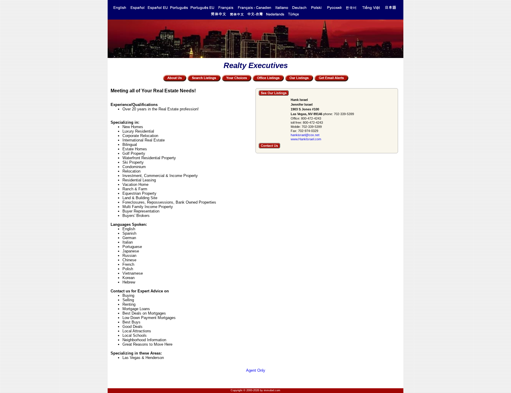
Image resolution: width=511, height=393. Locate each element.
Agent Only (255, 370)
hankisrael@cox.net (305, 135)
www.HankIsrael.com (306, 139)
